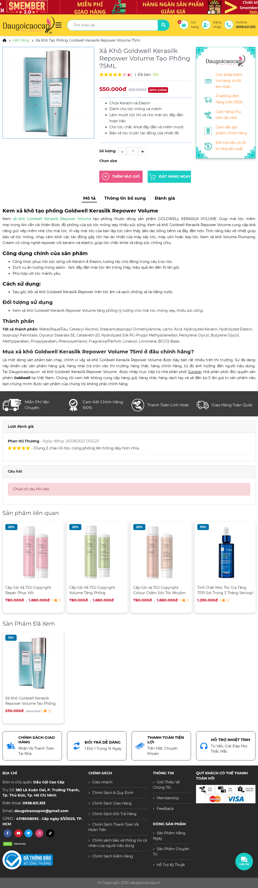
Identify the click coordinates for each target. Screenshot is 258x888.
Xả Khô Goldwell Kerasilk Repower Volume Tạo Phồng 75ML (30, 701)
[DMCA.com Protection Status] (15, 843)
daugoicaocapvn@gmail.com (41, 811)
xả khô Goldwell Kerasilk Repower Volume (52, 219)
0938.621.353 (34, 803)
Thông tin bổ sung (125, 198)
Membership (168, 798)
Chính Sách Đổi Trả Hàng (114, 814)
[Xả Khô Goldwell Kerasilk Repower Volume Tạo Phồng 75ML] (48, 93)
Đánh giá (165, 198)
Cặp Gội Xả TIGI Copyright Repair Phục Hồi (28, 590)
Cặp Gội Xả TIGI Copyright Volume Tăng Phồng (92, 590)
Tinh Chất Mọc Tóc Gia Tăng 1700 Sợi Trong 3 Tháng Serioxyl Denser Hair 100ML (225, 590)
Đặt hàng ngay (174, 176)
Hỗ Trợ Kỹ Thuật (171, 865)
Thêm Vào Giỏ (126, 176)
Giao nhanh (102, 782)
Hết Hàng (21, 40)
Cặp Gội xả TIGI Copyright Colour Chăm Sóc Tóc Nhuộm (159, 590)
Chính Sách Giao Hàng (112, 803)
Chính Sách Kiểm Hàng (112, 856)
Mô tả (89, 198)
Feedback (165, 808)
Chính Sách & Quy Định (112, 792)
